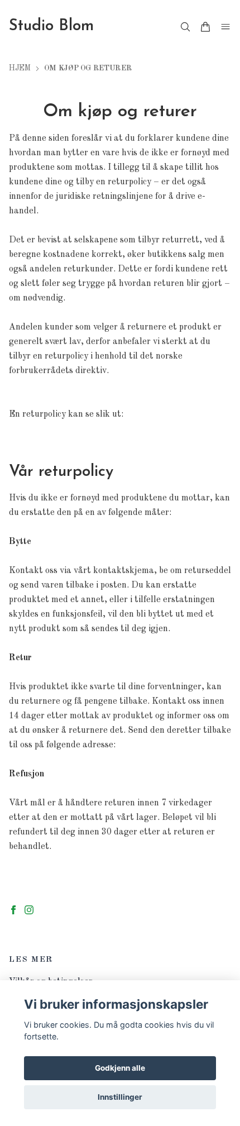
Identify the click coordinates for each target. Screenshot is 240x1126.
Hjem (20, 68)
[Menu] (225, 27)
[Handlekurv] (205, 26)
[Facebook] (13, 909)
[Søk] (185, 26)
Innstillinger (120, 1096)
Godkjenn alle (120, 1067)
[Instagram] (29, 909)
